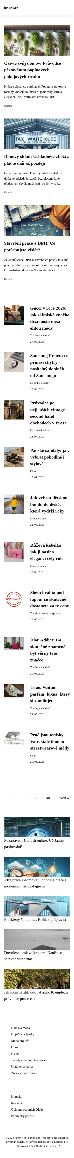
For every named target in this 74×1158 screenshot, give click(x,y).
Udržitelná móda (39, 430)
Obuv (33, 471)
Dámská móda (38, 566)
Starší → (64, 798)
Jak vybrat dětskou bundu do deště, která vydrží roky (48, 504)
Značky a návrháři (40, 335)
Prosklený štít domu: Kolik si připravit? (35, 919)
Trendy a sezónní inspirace (45, 613)
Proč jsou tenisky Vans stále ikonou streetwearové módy (49, 741)
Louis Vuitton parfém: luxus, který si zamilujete (50, 694)
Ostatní (8, 105)
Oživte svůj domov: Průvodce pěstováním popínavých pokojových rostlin (32, 70)
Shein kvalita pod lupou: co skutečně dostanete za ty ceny (49, 599)
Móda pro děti (38, 518)
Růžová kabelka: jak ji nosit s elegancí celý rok (46, 552)
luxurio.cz (11, 7)
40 (48, 798)
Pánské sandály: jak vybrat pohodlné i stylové (49, 457)
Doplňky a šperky (40, 383)
